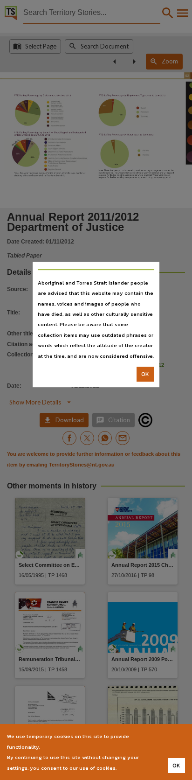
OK (145, 374)
